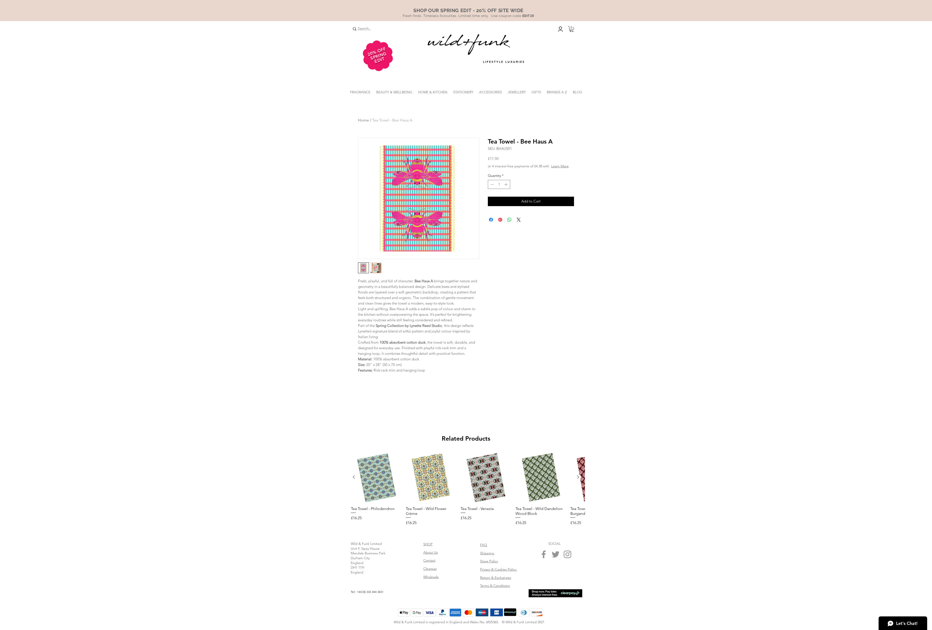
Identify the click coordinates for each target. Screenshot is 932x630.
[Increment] (506, 189)
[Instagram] (567, 554)
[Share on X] (519, 224)
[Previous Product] (354, 477)
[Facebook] (544, 554)
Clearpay (430, 568)
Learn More (524, 171)
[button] (571, 29)
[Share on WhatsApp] (509, 224)
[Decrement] (492, 189)
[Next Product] (578, 477)
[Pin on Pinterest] (500, 224)
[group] (466, 489)
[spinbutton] (499, 189)
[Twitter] (555, 554)
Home (363, 120)
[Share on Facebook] (491, 224)
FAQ (483, 545)
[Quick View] (376, 477)
